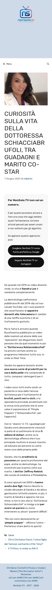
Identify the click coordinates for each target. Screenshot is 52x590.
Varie (11, 535)
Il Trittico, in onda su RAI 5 (23, 548)
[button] (48, 64)
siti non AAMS (16, 577)
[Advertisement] (26, 44)
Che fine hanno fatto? (30, 571)
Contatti (22, 568)
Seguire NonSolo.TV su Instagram (26, 262)
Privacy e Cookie (36, 568)
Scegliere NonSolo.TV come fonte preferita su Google (26, 250)
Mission (13, 571)
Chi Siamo (11, 568)
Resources (26, 574)
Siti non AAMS (31, 577)
